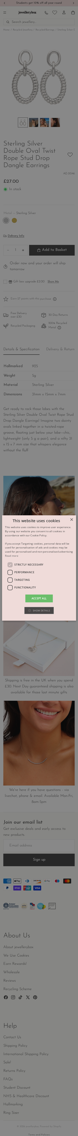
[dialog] (39, 568)
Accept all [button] (39, 598)
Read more (11, 556)
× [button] (71, 519)
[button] (39, 610)
